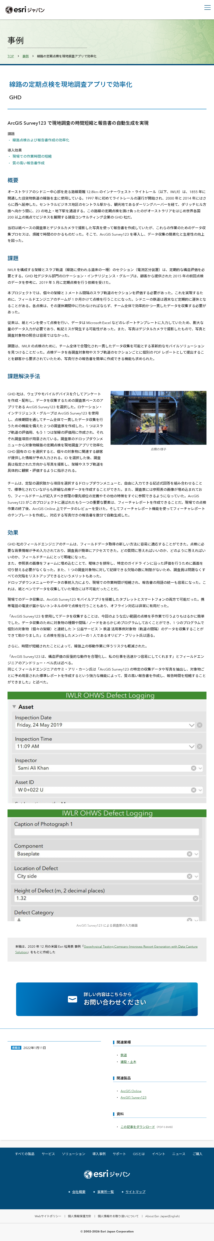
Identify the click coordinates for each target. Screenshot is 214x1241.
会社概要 (78, 1192)
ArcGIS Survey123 (133, 1097)
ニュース (178, 1154)
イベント (158, 1154)
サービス (48, 1154)
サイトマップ (135, 1192)
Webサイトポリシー (48, 1216)
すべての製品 (24, 1154)
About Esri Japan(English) (162, 1216)
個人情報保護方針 (79, 1216)
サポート (119, 1154)
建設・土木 (128, 1062)
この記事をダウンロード (138, 1127)
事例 (25, 56)
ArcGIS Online (131, 1091)
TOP (11, 56)
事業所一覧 (105, 1192)
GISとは (139, 1154)
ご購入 (197, 1154)
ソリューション (73, 1154)
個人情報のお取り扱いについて (118, 1216)
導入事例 (99, 1154)
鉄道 (124, 1055)
